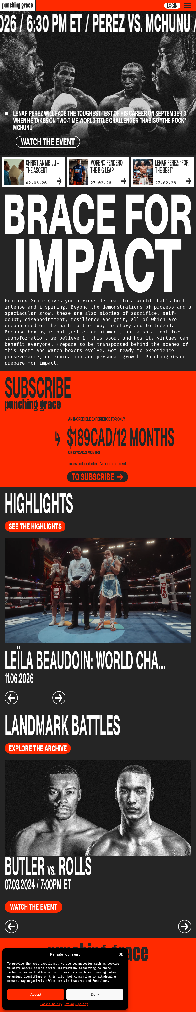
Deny (95, 994)
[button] (121, 954)
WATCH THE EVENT (48, 142)
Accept (35, 994)
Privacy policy (76, 1004)
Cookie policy (51, 1004)
